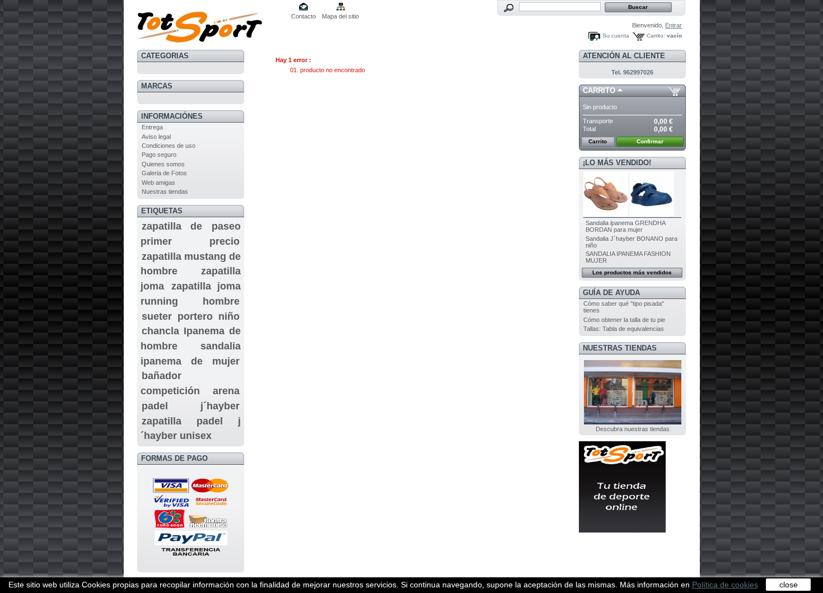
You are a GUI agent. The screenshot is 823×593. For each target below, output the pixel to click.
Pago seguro (159, 154)
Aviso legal (156, 136)
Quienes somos (163, 164)
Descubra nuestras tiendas (633, 429)
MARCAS (156, 86)
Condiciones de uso (168, 145)
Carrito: (656, 35)
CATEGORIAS (165, 56)
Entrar (673, 25)
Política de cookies (725, 584)
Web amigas (158, 182)
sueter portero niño (191, 316)
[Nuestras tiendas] (632, 422)
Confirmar (650, 141)
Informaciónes (172, 116)
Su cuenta (615, 35)
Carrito (599, 90)
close (788, 584)
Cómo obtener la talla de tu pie (624, 319)
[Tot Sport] (211, 23)
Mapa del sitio (340, 16)
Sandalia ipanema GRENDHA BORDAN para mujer (625, 226)
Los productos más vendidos (632, 272)
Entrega (152, 127)
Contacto (303, 16)
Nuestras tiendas (165, 191)
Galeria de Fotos (164, 173)
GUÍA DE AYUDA (611, 292)
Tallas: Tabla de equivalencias (623, 328)
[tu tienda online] (622, 530)
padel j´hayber (191, 406)
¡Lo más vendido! (617, 162)
